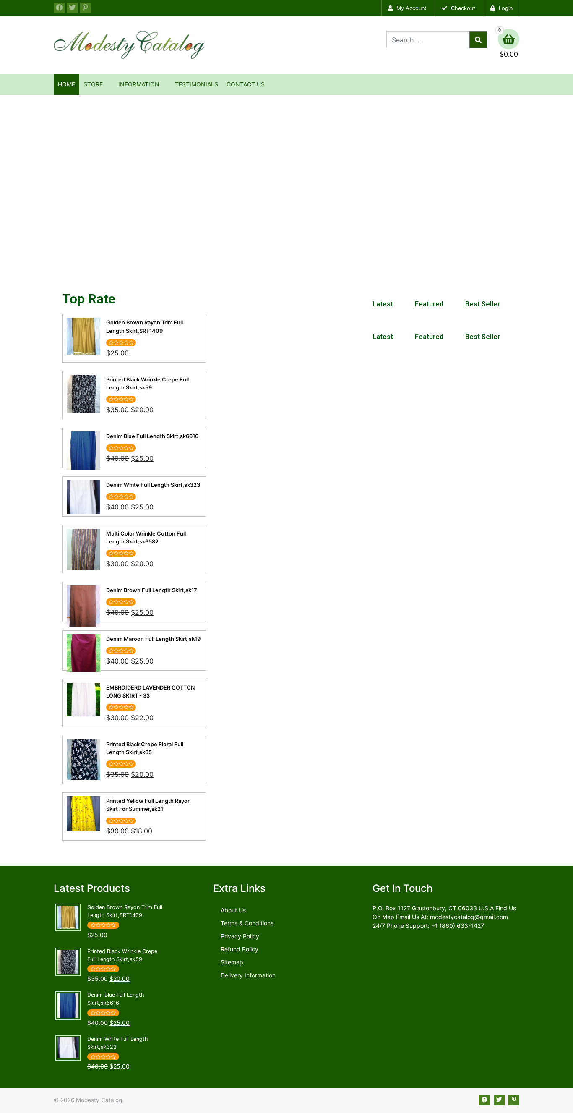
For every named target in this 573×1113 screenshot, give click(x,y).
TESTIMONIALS (196, 84)
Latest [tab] (382, 304)
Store (93, 84)
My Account (411, 8)
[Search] (478, 39)
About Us (233, 910)
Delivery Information (248, 975)
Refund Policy (239, 949)
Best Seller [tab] (482, 304)
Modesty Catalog (99, 1100)
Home (66, 84)
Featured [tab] (429, 304)
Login (505, 8)
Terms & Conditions (247, 923)
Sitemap (232, 962)
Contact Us (246, 84)
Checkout (462, 8)
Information (138, 84)
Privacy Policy (240, 936)
